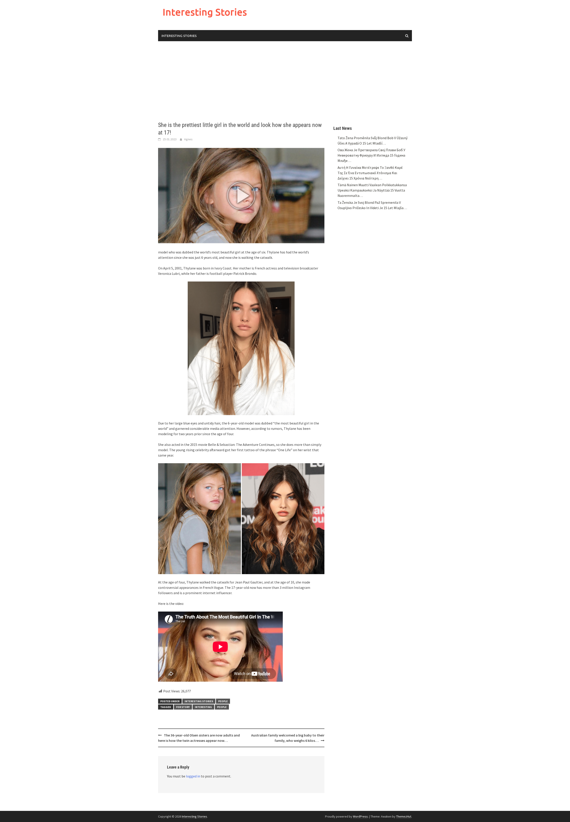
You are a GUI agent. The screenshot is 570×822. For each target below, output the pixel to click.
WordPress (360, 816)
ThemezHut (403, 816)
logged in (193, 776)
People (223, 701)
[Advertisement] (285, 81)
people (222, 707)
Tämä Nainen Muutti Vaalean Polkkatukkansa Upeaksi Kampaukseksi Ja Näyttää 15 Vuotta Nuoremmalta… (372, 190)
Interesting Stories (205, 12)
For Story (183, 707)
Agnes (188, 139)
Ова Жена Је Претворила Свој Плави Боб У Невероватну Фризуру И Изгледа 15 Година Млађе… (371, 155)
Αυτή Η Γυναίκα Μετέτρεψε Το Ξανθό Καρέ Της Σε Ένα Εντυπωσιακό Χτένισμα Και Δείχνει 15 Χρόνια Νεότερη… (370, 172)
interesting (203, 707)
